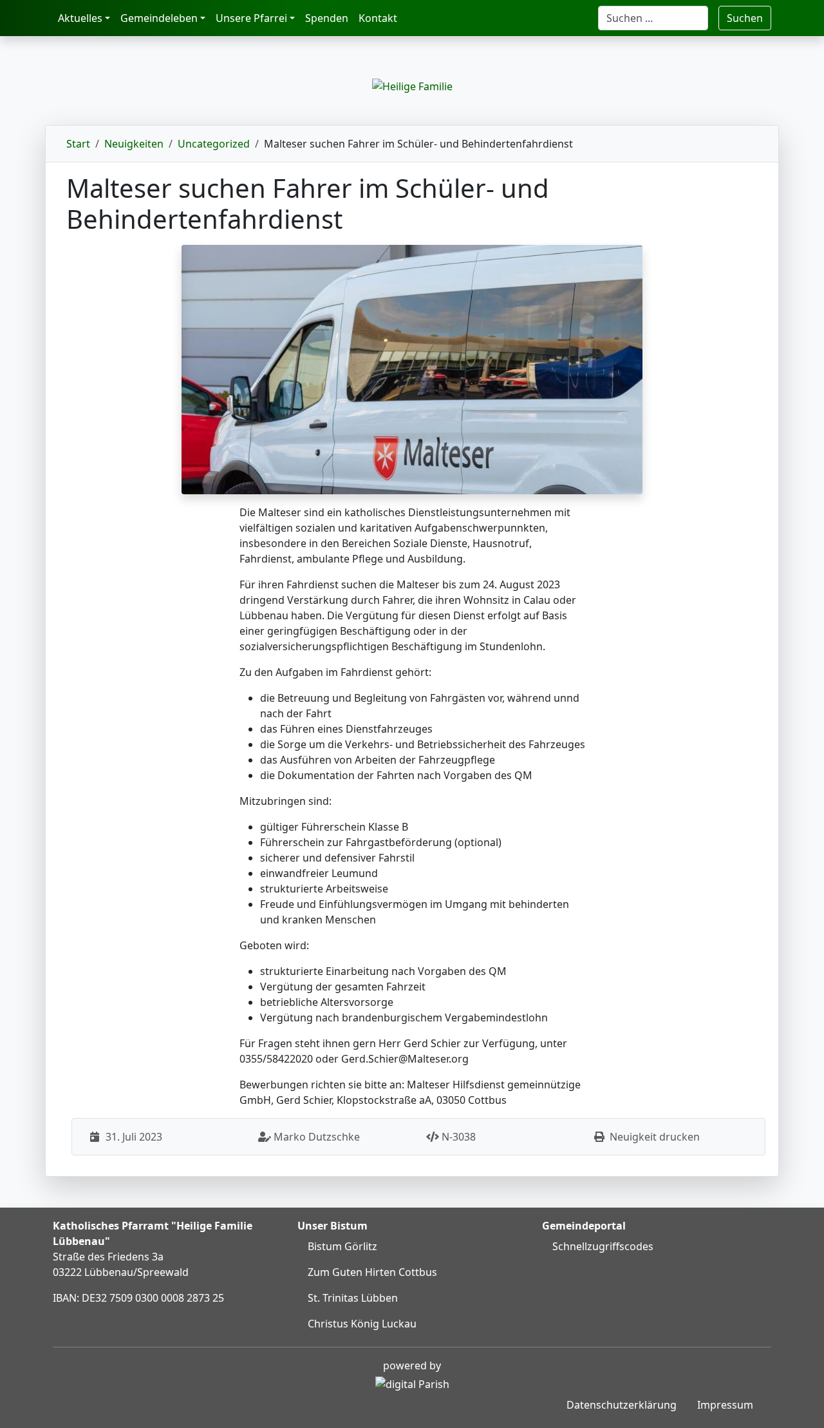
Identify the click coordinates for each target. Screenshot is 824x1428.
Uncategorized (214, 144)
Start (78, 144)
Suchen (745, 18)
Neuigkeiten (134, 144)
